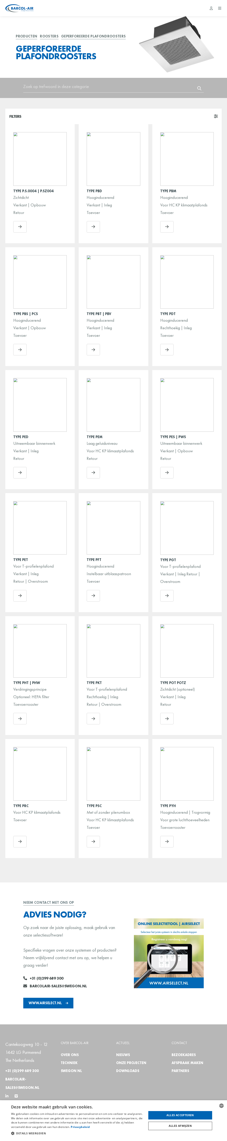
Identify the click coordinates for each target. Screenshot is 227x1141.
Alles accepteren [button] (180, 1115)
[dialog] (113, 1120)
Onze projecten (131, 1063)
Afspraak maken (187, 1063)
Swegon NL (71, 1070)
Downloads (127, 1070)
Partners (180, 1070)
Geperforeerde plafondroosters (93, 36)
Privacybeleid (80, 1127)
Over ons (70, 1055)
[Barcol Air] (19, 8)
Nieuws (123, 1055)
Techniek (69, 1063)
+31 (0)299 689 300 (46, 978)
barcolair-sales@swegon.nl (58, 986)
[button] (77, 1133)
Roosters (49, 36)
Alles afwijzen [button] (180, 1126)
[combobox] (221, 1106)
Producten (26, 36)
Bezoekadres (184, 1055)
